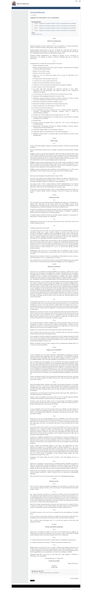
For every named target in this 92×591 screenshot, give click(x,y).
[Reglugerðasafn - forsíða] (20, 3)
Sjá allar (33, 32)
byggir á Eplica (76, 589)
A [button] (75, 1)
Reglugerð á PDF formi (37, 34)
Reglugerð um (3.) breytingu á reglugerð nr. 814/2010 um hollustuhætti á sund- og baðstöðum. (57, 30)
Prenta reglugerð (74, 578)
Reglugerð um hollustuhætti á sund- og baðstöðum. (49, 572)
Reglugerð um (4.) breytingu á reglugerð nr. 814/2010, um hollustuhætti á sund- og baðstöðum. (57, 28)
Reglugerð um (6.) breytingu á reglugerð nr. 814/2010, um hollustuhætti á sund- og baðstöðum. (57, 23)
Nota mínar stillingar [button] (79, 1)
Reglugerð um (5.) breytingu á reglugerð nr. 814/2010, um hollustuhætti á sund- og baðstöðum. (57, 25)
